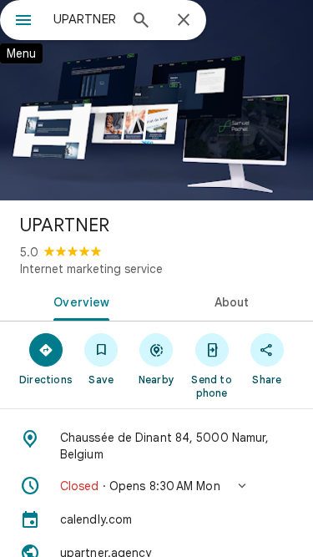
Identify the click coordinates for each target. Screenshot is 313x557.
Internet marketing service (91, 268)
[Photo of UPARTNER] (156, 100)
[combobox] (85, 19)
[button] (156, 486)
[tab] (78, 301)
